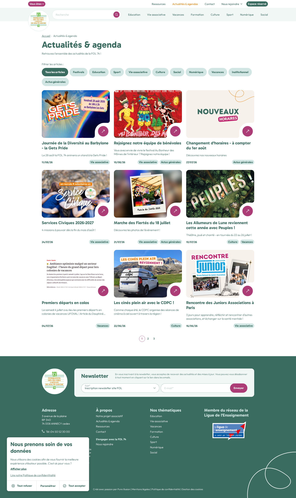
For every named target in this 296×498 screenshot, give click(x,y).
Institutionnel (240, 72)
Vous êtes (35, 3)
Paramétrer (48, 486)
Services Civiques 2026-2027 (68, 222)
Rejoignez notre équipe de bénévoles (147, 142)
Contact (210, 4)
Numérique (196, 72)
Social (177, 72)
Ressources (158, 4)
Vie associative (138, 72)
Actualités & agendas (185, 4)
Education (98, 72)
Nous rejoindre (230, 4)
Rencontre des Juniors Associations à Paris (220, 305)
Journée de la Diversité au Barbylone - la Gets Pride (75, 145)
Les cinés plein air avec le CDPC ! (144, 302)
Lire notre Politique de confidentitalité (33, 475)
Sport (116, 72)
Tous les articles (55, 72)
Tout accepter (77, 485)
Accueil (46, 36)
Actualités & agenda (108, 421)
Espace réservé (257, 3)
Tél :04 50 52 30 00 (58, 431)
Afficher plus (18, 468)
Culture (160, 72)
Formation (156, 431)
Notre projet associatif (109, 416)
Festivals (78, 72)
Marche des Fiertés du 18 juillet (142, 222)
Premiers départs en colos (65, 302)
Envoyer (239, 388)
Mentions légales (141, 489)
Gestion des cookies (192, 489)
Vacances (218, 72)
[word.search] (116, 14)
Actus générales (55, 82)
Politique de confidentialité (166, 489)
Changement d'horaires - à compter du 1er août (218, 145)
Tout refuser (24, 485)
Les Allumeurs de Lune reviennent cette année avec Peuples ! (217, 225)
